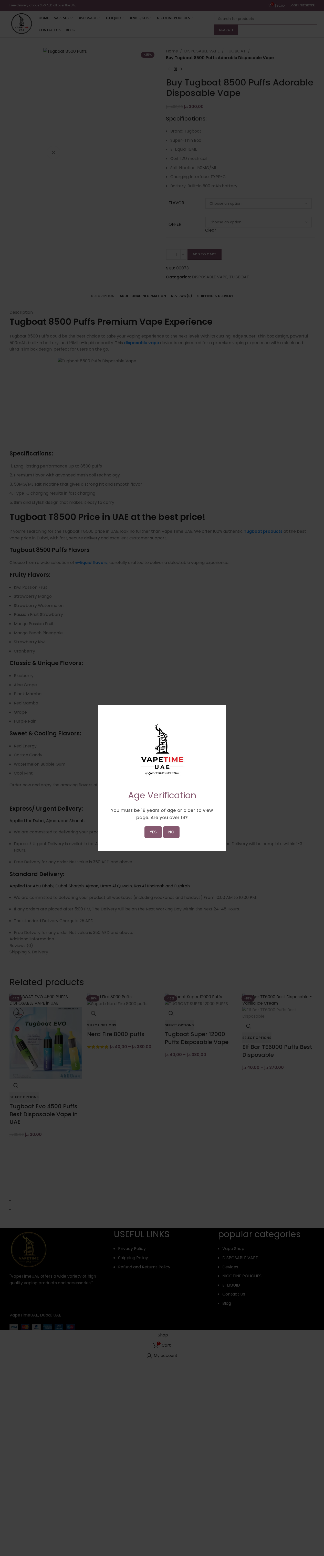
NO (171, 832)
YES (153, 832)
